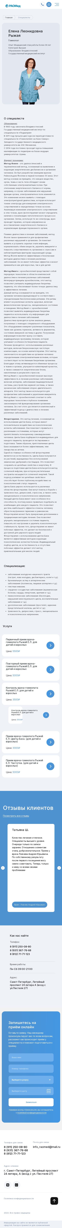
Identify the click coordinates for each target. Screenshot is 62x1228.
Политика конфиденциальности (19, 1198)
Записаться (31, 1102)
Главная (8, 17)
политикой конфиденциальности (31, 1113)
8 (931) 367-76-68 (20, 950)
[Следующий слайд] (59, 868)
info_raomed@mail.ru (46, 1146)
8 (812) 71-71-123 (20, 954)
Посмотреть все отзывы (16, 815)
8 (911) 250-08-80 (20, 946)
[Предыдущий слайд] (3, 868)
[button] (31, 645)
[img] (57, 4)
